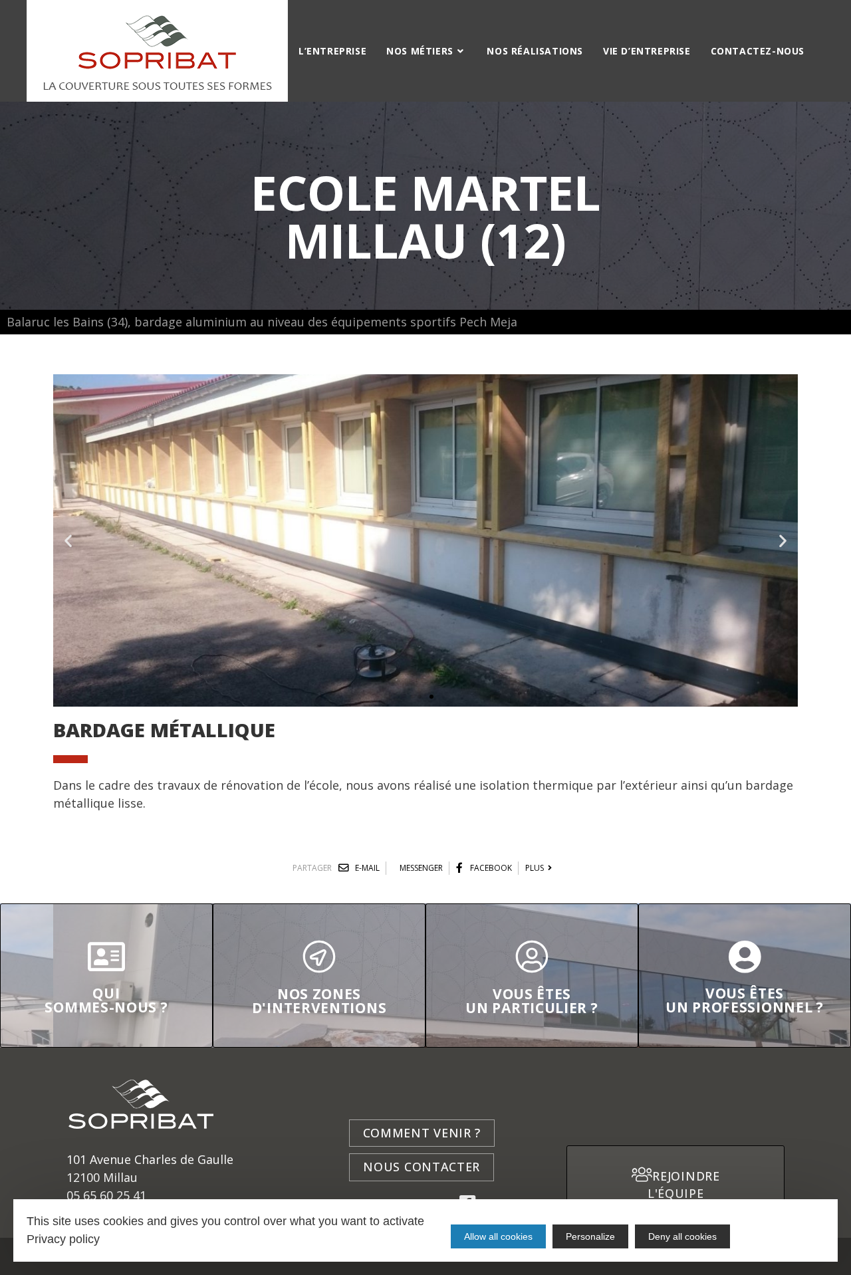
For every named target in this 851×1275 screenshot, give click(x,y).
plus (536, 867)
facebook (490, 867)
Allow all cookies (498, 1236)
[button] (420, 697)
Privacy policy (63, 1239)
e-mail (366, 867)
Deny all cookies (682, 1236)
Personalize (590, 1236)
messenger (421, 867)
